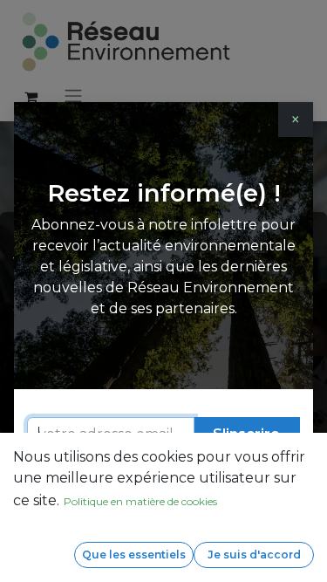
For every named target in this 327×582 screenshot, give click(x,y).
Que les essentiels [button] (134, 554)
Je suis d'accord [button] (254, 554)
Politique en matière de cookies (140, 501)
